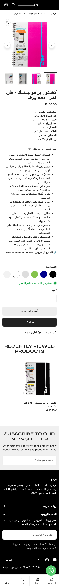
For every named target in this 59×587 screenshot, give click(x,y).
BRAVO (26, 567)
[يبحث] (13, 4)
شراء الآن (29, 322)
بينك (16, 274)
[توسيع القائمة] (55, 4)
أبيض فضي (7, 274)
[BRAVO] (30, 5)
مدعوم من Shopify (11, 567)
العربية (8, 559)
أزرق (43, 274)
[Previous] (7, 45)
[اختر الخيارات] (22, 393)
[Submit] (6, 460)
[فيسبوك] (55, 560)
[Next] (51, 45)
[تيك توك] (39, 559)
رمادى (25, 274)
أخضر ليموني (34, 274)
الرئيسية (52, 13)
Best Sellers (35, 13)
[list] (29, 44)
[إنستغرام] (47, 560)
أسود (53, 274)
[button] (6, 4)
